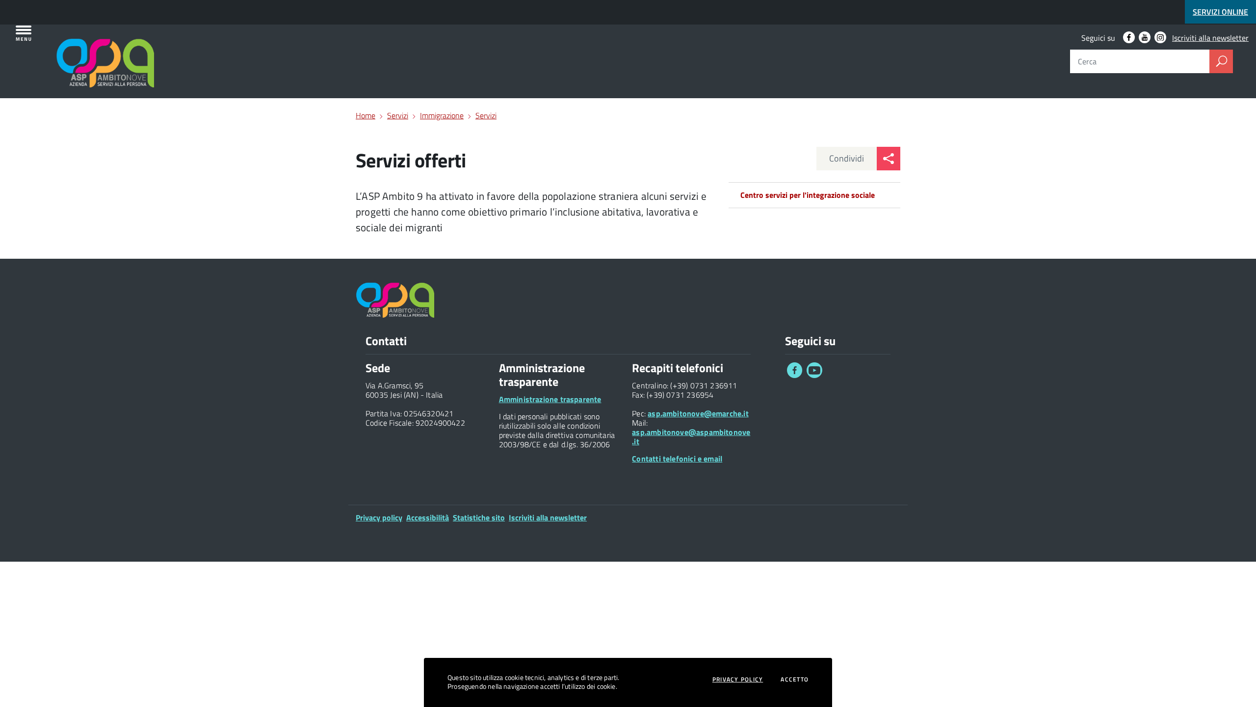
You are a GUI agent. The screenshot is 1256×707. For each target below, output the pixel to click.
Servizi (397, 115)
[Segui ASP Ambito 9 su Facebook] (1129, 37)
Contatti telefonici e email (677, 458)
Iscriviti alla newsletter (1210, 38)
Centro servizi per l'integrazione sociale (807, 195)
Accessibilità (427, 517)
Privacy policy (379, 517)
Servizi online (1220, 12)
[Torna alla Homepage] (64, 49)
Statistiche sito (479, 517)
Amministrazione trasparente (550, 399)
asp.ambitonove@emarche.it (698, 413)
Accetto (795, 679)
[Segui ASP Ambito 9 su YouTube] (1145, 37)
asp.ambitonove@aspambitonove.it (691, 436)
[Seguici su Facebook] (795, 375)
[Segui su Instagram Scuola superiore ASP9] (1160, 37)
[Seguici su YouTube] (814, 375)
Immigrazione (442, 115)
